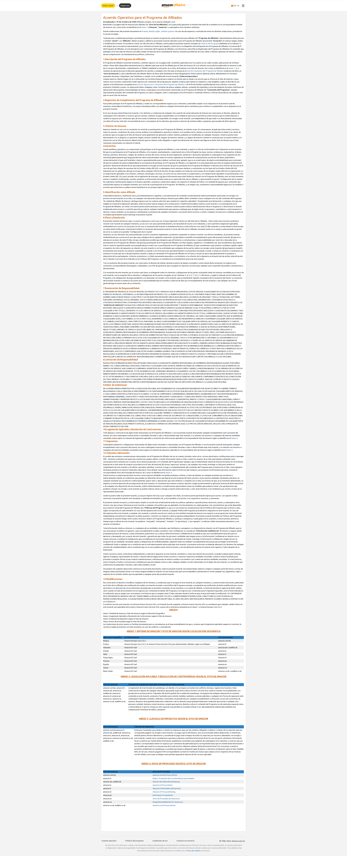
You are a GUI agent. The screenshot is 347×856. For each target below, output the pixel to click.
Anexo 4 (168, 472)
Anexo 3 (229, 450)
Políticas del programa (134, 841)
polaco (172, 31)
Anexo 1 (144, 27)
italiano (164, 31)
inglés (157, 31)
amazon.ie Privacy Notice (163, 785)
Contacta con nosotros (185, 841)
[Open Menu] (242, 6)
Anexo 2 (234, 438)
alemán (152, 31)
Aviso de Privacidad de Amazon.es (166, 798)
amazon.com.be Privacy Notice (165, 775)
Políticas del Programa (210, 43)
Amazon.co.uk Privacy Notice (164, 805)
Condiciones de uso (160, 841)
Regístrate (125, 5)
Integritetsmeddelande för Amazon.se (168, 802)
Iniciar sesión (108, 5)
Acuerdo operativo (109, 841)
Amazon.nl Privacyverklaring (164, 792)
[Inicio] (173, 6)
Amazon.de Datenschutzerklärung (166, 782)
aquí (172, 22)
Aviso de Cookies (193, 850)
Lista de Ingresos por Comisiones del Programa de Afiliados (161, 84)
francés (145, 31)
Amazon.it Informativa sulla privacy (167, 788)
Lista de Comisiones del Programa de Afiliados (205, 71)
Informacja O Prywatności (163, 795)
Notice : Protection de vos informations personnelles (174, 778)
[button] (235, 5)
